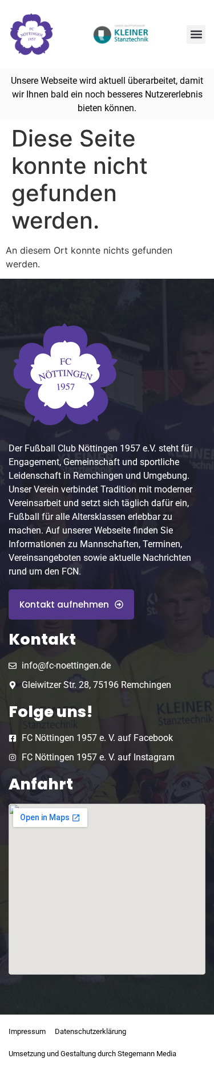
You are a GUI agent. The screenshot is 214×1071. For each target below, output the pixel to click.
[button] (196, 34)
